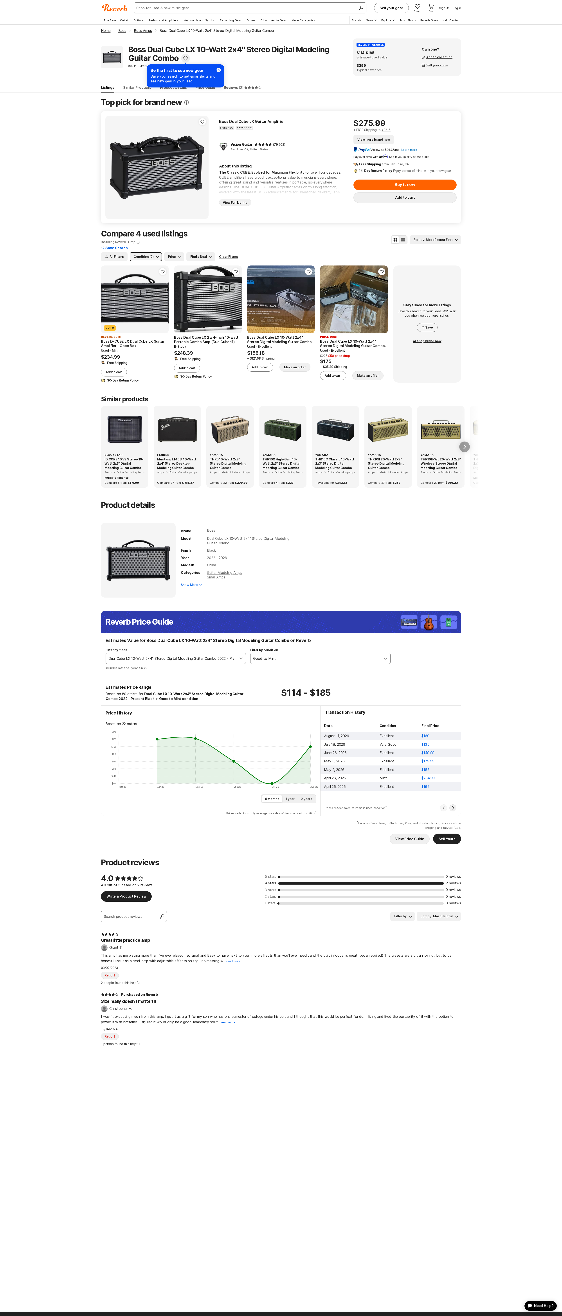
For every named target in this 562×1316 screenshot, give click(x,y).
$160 (425, 736)
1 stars (270, 903)
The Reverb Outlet (116, 20)
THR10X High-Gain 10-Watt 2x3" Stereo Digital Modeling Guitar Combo (281, 463)
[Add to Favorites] (185, 58)
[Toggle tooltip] (186, 102)
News (369, 20)
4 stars (270, 883)
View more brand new (373, 139)
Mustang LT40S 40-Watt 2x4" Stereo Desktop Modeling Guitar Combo (176, 463)
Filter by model (117, 650)
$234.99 (428, 778)
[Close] (218, 69)
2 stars (270, 896)
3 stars (270, 890)
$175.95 (428, 761)
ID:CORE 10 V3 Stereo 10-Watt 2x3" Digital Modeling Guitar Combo (124, 463)
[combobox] (171, 658)
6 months (272, 799)
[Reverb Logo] (114, 8)
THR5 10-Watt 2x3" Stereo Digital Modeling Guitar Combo (228, 463)
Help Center (451, 20)
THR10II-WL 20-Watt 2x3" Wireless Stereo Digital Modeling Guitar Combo (441, 463)
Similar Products (137, 87)
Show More (189, 585)
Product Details (173, 87)
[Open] (241, 658)
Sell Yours (447, 839)
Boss (211, 530)
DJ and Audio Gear (273, 20)
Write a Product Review (126, 896)
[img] (263, 144)
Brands (357, 20)
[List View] (403, 239)
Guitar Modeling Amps (224, 572)
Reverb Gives (429, 20)
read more (233, 961)
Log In (457, 8)
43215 (386, 130)
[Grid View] (395, 239)
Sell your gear (391, 8)
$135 (425, 744)
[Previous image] (111, 167)
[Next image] (202, 167)
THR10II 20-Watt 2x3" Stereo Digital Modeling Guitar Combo (386, 463)
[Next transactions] (452, 807)
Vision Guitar (242, 144)
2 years (306, 799)
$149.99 (428, 753)
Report (110, 975)
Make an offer (295, 367)
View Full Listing (235, 202)
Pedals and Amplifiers (163, 20)
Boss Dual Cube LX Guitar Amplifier (252, 121)
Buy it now (405, 184)
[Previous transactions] (443, 807)
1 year (290, 799)
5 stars (270, 876)
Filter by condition (264, 650)
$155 (425, 769)
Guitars (138, 20)
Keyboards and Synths (199, 20)
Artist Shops (408, 20)
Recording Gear (230, 20)
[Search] (361, 8)
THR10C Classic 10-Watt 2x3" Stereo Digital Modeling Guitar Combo (334, 463)
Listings (107, 87)
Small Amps (216, 577)
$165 (425, 786)
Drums (251, 20)
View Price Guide (409, 839)
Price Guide (205, 87)
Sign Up (444, 8)
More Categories (303, 20)
